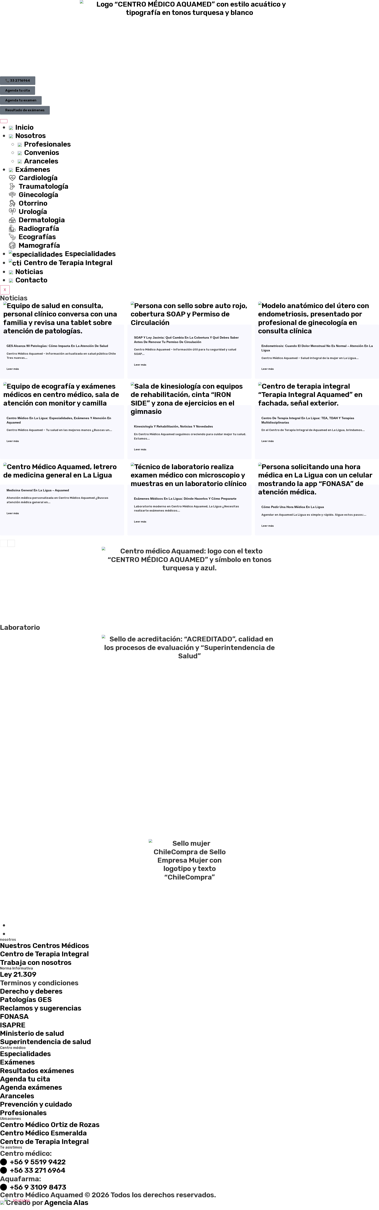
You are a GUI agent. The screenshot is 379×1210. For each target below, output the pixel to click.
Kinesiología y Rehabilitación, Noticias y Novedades (173, 426)
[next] (11, 543)
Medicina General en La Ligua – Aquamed (38, 490)
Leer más (13, 368)
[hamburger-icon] (3, 121)
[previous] (3, 543)
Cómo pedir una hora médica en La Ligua (292, 507)
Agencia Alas (66, 1202)
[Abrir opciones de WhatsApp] (19, 1202)
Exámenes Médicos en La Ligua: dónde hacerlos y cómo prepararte (185, 498)
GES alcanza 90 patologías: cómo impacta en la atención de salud (57, 346)
